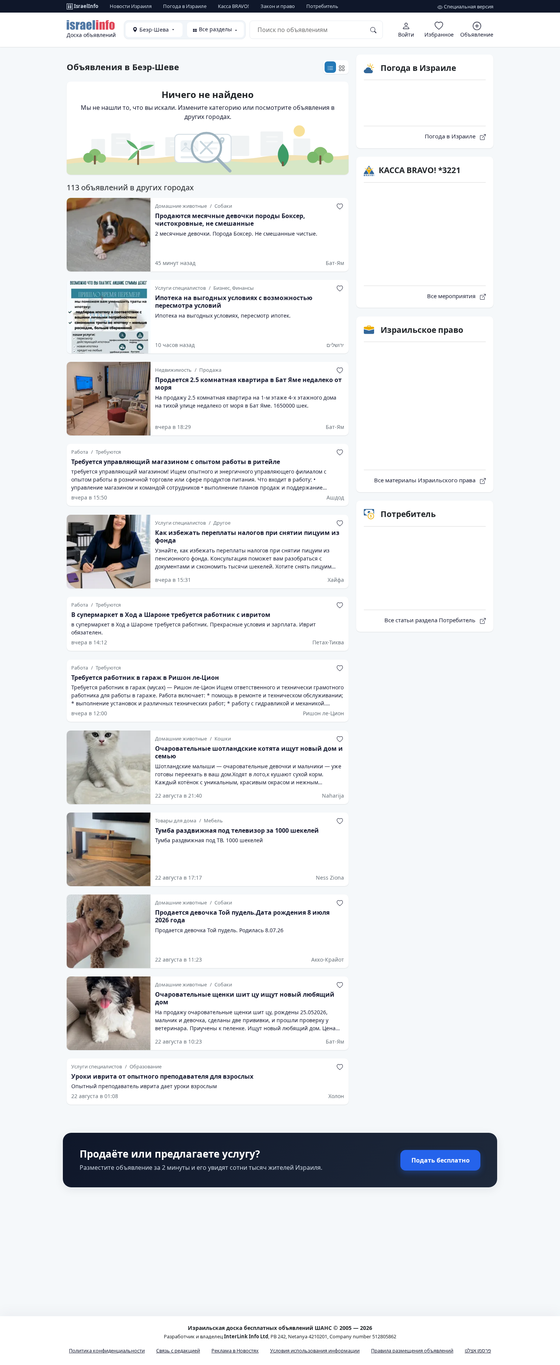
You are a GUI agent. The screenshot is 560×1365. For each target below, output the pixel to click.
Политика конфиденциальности (107, 1350)
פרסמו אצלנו (478, 1350)
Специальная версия (468, 6)
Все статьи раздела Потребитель (430, 620)
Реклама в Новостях (235, 1350)
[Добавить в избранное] (340, 206)
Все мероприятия (452, 296)
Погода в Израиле (184, 6)
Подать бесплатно (440, 1160)
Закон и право (278, 6)
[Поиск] (373, 30)
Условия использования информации (315, 1350)
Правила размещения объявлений (412, 1350)
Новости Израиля (131, 6)
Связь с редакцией (178, 1350)
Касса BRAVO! (233, 6)
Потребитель (322, 6)
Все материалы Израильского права (425, 480)
